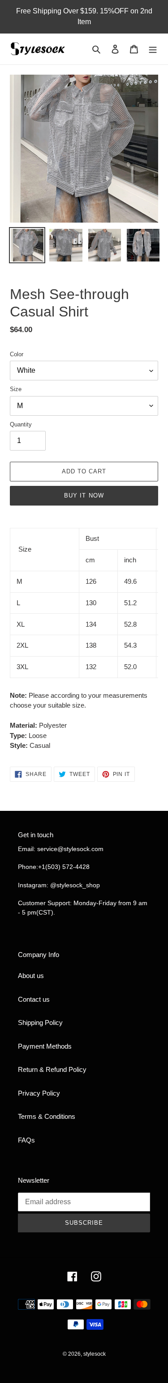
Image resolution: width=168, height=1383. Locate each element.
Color (16, 354)
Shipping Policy (40, 1022)
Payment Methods (45, 1046)
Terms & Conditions (46, 1116)
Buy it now (83, 495)
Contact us (34, 999)
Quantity (21, 424)
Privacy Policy (39, 1093)
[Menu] (152, 49)
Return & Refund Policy (52, 1069)
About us (31, 975)
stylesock (94, 1354)
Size (16, 389)
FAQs (26, 1140)
